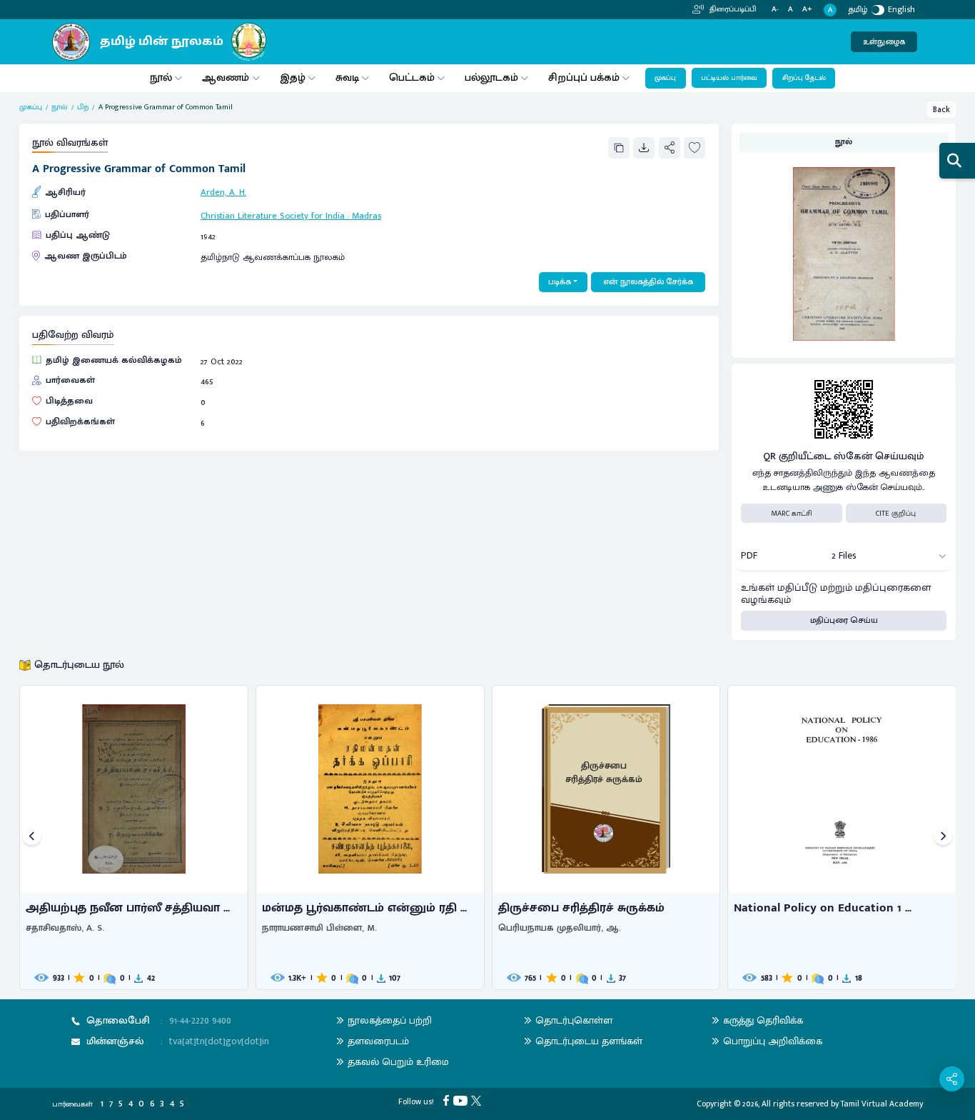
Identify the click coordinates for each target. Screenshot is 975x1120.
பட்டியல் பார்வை (729, 78)
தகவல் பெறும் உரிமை (398, 1061)
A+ (807, 10)
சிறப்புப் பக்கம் (584, 77)
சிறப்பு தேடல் (804, 78)
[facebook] (448, 1099)
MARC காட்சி (791, 513)
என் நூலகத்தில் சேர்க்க (648, 282)
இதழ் (292, 77)
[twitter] (478, 1099)
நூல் (161, 77)
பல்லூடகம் (491, 77)
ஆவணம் (227, 77)
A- (775, 10)
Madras (366, 216)
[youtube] (462, 1099)
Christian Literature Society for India (273, 216)
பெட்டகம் (412, 77)
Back (941, 109)
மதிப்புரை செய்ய (844, 620)
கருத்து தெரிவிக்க (763, 1020)
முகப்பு (665, 78)
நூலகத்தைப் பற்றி (390, 1020)
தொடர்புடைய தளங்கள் (588, 1041)
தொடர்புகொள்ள (573, 1020)
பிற (83, 107)
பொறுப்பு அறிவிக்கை (772, 1041)
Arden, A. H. (223, 192)
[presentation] (31, 837)
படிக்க (559, 282)
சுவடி (347, 77)
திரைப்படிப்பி (732, 9)
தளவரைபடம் (378, 1041)
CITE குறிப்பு (896, 513)
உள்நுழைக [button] (884, 42)
